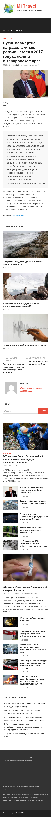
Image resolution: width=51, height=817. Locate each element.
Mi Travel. (27, 6)
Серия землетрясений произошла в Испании (24, 345)
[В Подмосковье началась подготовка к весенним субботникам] (10, 536)
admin (17, 65)
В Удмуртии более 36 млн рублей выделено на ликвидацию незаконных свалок (23, 459)
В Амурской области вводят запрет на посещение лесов (33, 502)
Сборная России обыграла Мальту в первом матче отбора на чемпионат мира (32, 633)
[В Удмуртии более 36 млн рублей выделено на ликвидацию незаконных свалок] (25, 451)
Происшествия (9, 584)
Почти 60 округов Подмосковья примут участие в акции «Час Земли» (34, 516)
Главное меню (14, 30)
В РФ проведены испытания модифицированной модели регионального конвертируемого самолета (23, 727)
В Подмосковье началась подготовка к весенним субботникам (32, 530)
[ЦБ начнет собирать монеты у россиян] (10, 626)
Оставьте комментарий (30, 65)
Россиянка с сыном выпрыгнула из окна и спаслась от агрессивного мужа (33, 648)
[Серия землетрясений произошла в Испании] (25, 342)
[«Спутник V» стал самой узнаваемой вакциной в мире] (25, 582)
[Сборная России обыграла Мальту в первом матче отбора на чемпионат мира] (10, 639)
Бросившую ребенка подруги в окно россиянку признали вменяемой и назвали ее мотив (33, 664)
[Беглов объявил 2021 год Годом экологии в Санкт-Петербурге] (10, 496)
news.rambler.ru (18, 215)
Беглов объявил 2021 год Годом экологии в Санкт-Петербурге (31, 489)
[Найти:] (25, 411)
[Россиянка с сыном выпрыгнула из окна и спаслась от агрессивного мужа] (10, 653)
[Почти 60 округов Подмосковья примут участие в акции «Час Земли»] (10, 522)
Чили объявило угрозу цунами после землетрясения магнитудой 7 (21, 304)
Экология (7, 453)
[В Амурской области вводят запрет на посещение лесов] (10, 509)
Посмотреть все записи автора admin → (31, 389)
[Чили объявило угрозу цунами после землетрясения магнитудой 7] (25, 301)
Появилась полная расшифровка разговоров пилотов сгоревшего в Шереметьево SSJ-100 (32, 680)
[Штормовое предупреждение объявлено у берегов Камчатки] (25, 259)
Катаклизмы (8, 39)
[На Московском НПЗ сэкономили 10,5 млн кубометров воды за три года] (10, 549)
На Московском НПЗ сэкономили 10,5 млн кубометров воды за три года (33, 543)
